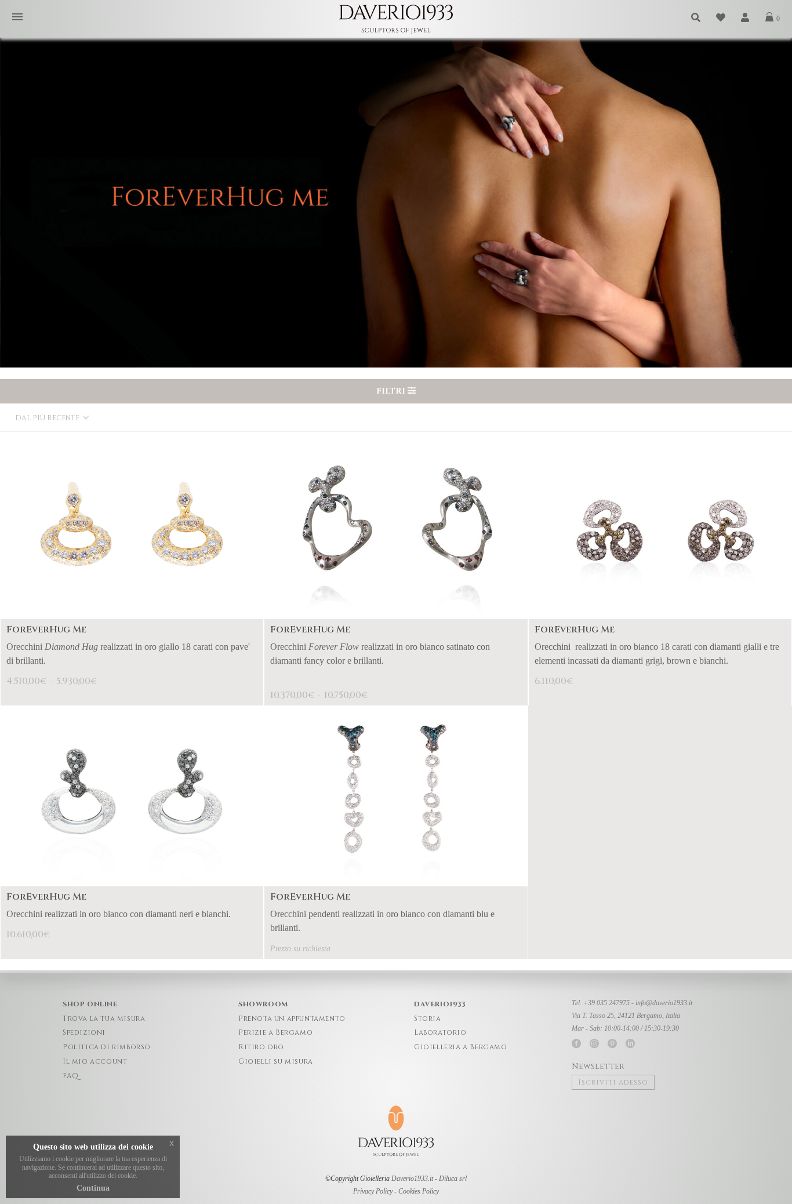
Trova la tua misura (104, 1018)
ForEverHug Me (46, 629)
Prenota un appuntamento (292, 1018)
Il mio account (95, 1061)
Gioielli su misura (275, 1061)
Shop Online (90, 1004)
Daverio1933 (440, 1004)
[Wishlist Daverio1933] (721, 18)
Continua (93, 1188)
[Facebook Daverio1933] (576, 1043)
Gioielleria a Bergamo (460, 1047)
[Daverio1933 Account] (745, 18)
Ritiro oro (261, 1047)
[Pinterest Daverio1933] (612, 1043)
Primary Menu (17, 17)
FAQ (71, 1076)
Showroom (263, 1004)
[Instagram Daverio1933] (594, 1043)
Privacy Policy (373, 1191)
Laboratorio (440, 1032)
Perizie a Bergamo (275, 1032)
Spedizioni (84, 1032)
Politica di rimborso (107, 1047)
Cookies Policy (418, 1191)
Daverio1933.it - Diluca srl (429, 1178)
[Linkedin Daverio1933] (630, 1043)
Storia (427, 1018)
